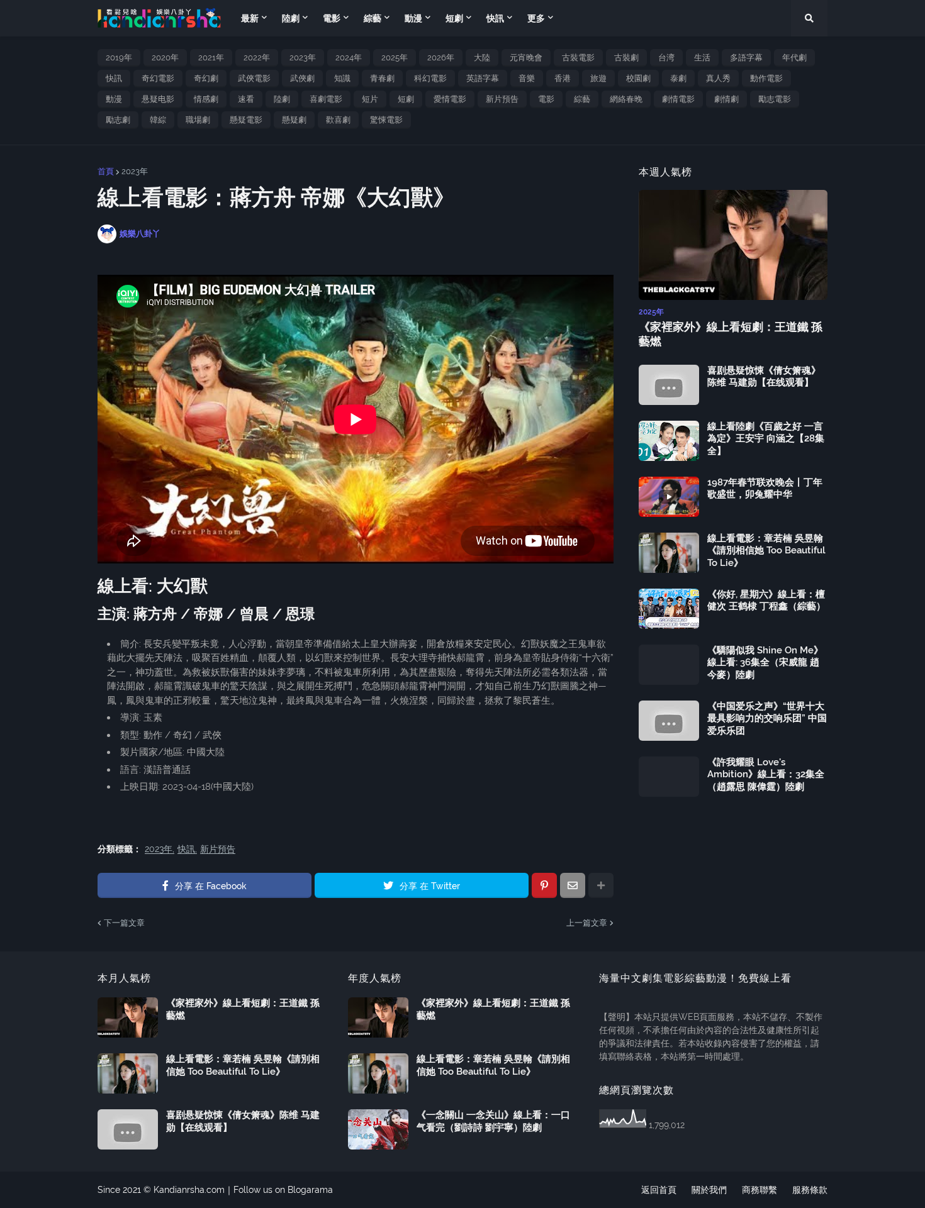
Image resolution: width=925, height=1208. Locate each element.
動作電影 (766, 78)
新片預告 (502, 99)
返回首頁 (658, 1190)
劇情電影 (678, 99)
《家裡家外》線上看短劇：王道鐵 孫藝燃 (730, 334)
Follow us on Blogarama (283, 1190)
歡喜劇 (338, 120)
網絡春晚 (626, 99)
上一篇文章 (586, 923)
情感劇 (206, 99)
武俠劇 (302, 78)
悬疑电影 (158, 99)
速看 (246, 99)
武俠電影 (254, 78)
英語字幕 (482, 78)
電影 (546, 99)
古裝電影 (578, 57)
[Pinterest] (544, 885)
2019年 (119, 57)
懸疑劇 (294, 120)
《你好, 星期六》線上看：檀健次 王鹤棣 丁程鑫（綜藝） (766, 600)
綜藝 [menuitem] (372, 18)
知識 (342, 78)
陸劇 (282, 99)
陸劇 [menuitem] (291, 18)
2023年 (302, 57)
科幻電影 (430, 78)
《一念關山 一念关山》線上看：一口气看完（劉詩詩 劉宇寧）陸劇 (493, 1121)
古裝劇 (626, 57)
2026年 (440, 57)
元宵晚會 (526, 57)
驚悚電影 (386, 120)
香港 (562, 78)
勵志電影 (774, 99)
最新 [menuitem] (250, 18)
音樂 (527, 78)
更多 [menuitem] (536, 18)
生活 (702, 57)
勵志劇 (118, 120)
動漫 (114, 99)
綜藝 (582, 99)
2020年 (165, 57)
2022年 (257, 57)
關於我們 (709, 1190)
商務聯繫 (759, 1190)
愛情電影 (450, 99)
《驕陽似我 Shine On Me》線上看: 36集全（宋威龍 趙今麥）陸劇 (765, 662)
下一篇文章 (124, 923)
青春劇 (382, 78)
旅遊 (598, 78)
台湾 (666, 57)
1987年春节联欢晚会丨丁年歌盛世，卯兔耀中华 (764, 489)
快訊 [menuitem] (495, 18)
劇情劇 (726, 99)
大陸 (482, 57)
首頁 (106, 171)
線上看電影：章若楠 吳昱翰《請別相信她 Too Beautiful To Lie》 (766, 550)
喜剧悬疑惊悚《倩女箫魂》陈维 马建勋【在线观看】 (764, 377)
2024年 (348, 57)
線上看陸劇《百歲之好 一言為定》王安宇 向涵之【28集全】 (765, 439)
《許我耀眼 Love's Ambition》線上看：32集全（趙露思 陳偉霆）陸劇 (765, 774)
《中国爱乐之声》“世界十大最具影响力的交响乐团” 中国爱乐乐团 (767, 718)
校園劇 (638, 78)
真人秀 (718, 78)
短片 (370, 99)
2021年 (211, 57)
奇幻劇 (206, 78)
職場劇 (198, 120)
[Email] (572, 885)
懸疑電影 (246, 120)
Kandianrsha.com (189, 1190)
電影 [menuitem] (331, 18)
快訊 (114, 78)
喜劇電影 (326, 99)
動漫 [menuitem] (413, 18)
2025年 (394, 57)
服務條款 (809, 1190)
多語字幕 (746, 57)
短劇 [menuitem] (454, 18)
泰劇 (678, 78)
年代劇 (794, 57)
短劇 (406, 99)
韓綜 (158, 120)
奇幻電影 (158, 78)
